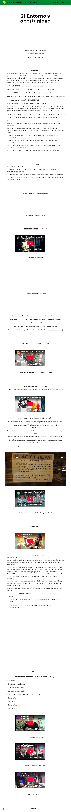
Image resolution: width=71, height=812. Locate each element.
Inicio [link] (55, 2)
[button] (69, 2)
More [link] (62, 2)
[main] (35, 18)
